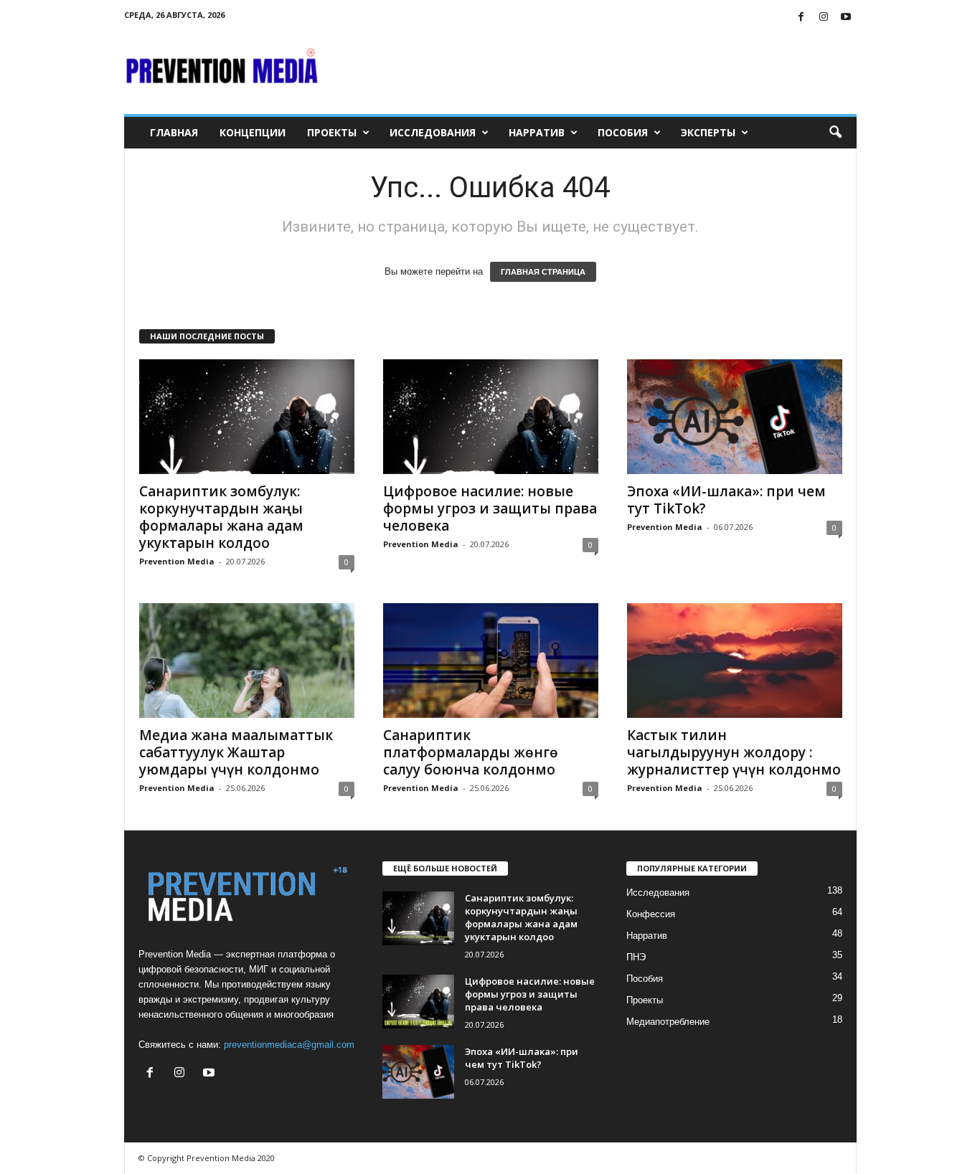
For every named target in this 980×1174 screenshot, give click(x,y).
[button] (835, 132)
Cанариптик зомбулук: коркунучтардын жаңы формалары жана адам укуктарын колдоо (221, 517)
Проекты (332, 132)
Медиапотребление (668, 1021)
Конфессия (650, 914)
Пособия (623, 132)
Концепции (253, 132)
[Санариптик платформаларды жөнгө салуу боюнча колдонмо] (490, 660)
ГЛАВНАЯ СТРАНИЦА (543, 272)
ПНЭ (636, 957)
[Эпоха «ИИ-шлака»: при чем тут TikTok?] (734, 416)
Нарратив (537, 132)
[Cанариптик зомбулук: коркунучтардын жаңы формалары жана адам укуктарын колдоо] (246, 416)
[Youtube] (845, 17)
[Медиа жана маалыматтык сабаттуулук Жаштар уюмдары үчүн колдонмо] (246, 660)
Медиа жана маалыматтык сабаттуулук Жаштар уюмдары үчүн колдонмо (236, 752)
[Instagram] (823, 17)
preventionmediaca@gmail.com (289, 1044)
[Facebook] (801, 17)
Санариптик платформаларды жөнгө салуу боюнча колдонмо (470, 752)
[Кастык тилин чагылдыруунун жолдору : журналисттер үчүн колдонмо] (734, 660)
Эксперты (708, 132)
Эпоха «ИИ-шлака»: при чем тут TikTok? (726, 500)
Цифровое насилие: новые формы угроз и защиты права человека (490, 508)
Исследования (433, 132)
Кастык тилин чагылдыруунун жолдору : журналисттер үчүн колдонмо (734, 752)
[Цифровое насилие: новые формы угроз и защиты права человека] (490, 416)
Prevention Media (177, 561)
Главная (174, 132)
